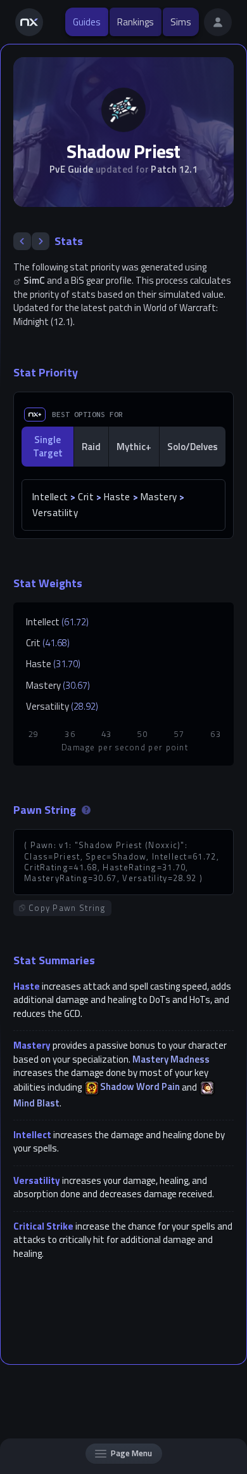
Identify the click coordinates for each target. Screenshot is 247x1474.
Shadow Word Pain (140, 1086)
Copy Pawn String (67, 907)
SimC (34, 280)
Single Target (48, 446)
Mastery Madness (171, 1059)
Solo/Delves (192, 446)
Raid (91, 446)
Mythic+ (134, 446)
